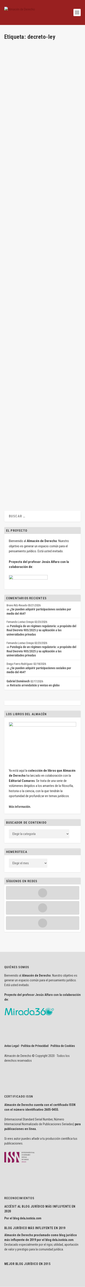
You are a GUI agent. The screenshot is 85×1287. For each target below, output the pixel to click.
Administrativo (59, 78)
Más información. (20, 806)
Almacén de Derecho (24, 159)
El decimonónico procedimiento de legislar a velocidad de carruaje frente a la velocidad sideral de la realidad (41, 147)
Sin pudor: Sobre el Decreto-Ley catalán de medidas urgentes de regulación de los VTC (42, 66)
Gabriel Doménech (19, 82)
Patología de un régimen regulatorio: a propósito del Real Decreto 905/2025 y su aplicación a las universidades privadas (41, 630)
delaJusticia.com (30, 1218)
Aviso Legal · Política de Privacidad (26, 1046)
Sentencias (32, 249)
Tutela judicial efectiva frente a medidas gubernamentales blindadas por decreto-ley (39, 377)
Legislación (37, 82)
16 (64, 394)
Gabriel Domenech (23, 78)
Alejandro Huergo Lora (26, 310)
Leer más (17, 110)
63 (64, 463)
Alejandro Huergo (19, 314)
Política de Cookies (63, 1046)
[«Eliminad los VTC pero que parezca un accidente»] (42, 437)
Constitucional (16, 163)
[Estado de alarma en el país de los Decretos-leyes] (42, 288)
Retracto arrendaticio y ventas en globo (35, 685)
